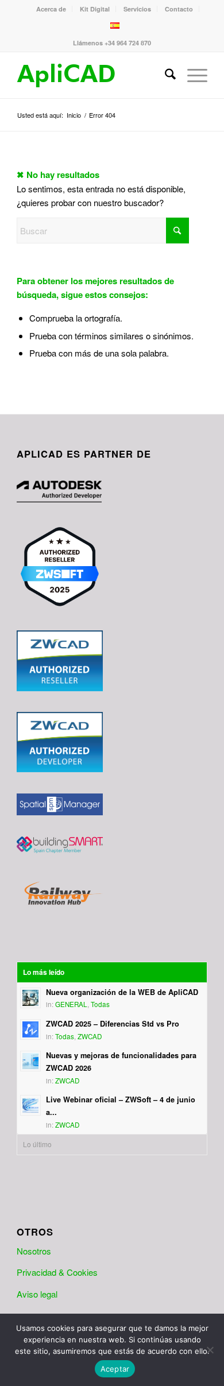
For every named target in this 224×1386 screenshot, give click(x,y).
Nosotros (34, 1251)
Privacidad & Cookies (57, 1272)
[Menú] (191, 75)
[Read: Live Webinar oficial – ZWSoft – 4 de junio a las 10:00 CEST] (30, 1105)
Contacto (179, 9)
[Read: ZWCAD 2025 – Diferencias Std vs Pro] (30, 1029)
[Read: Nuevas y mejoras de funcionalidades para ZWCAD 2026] (30, 1061)
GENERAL (71, 1004)
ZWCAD (90, 1036)
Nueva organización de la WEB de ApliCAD (122, 992)
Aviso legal (37, 1294)
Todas (100, 1004)
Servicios (137, 9)
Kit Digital (95, 9)
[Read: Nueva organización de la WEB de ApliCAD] (30, 998)
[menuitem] (51, 9)
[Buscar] (164, 75)
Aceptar (115, 1368)
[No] (209, 1350)
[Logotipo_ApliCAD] (93, 75)
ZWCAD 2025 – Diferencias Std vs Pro (112, 1024)
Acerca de (51, 9)
